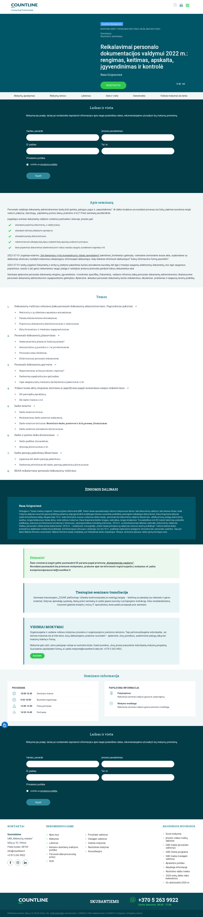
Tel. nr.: (106, 144)
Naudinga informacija (176, 867)
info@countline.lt (16, 851)
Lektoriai (53, 843)
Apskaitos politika (175, 863)
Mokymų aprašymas (25, 95)
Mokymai (54, 838)
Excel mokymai (173, 833)
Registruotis (113, 85)
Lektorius (87, 95)
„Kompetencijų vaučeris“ (120, 563)
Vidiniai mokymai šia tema (174, 95)
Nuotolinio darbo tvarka (178, 871)
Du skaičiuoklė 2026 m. (178, 882)
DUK (51, 861)
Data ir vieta (113, 95)
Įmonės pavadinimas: (112, 131)
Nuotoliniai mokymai (98, 847)
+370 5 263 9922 (16, 855)
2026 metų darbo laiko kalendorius (177, 877)
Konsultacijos (95, 851)
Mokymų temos (59, 95)
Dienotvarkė (140, 95)
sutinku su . (44, 164)
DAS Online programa (177, 852)
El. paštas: (32, 144)
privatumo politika (48, 164)
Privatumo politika (36, 158)
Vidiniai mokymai (97, 843)
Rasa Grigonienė (111, 74)
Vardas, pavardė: (34, 131)
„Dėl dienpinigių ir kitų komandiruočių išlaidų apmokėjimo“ (69, 255)
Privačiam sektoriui (98, 834)
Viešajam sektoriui (97, 838)
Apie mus (54, 834)
